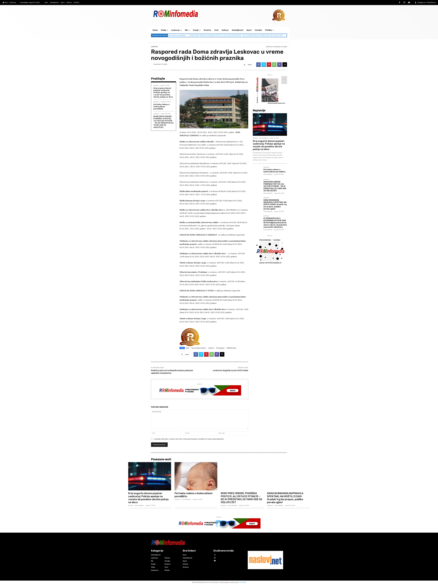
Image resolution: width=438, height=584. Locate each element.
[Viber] (279, 64)
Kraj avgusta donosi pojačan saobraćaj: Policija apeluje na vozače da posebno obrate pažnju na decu (163, 92)
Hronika (155, 85)
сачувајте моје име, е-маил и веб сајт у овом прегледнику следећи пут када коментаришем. (189, 439)
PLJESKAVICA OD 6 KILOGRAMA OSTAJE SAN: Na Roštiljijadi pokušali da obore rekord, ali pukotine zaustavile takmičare (275, 222)
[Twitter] (263, 64)
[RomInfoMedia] (196, 542)
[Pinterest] (269, 64)
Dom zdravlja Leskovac (199, 348)
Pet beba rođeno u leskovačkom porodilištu (161, 106)
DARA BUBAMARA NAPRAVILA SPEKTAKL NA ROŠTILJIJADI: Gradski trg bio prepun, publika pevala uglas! (273, 35)
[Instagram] (404, 2)
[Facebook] (399, 2)
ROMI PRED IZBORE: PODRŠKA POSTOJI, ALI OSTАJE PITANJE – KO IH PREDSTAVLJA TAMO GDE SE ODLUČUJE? (182, 35)
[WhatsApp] (274, 64)
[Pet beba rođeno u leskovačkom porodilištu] (257, 171)
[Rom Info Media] (186, 14)
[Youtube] (409, 2)
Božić (187, 348)
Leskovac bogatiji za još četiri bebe (230, 370)
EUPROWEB (242, 582)
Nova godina (220, 348)
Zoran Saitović (263, 138)
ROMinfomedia (231, 348)
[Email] (284, 64)
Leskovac (154, 46)
